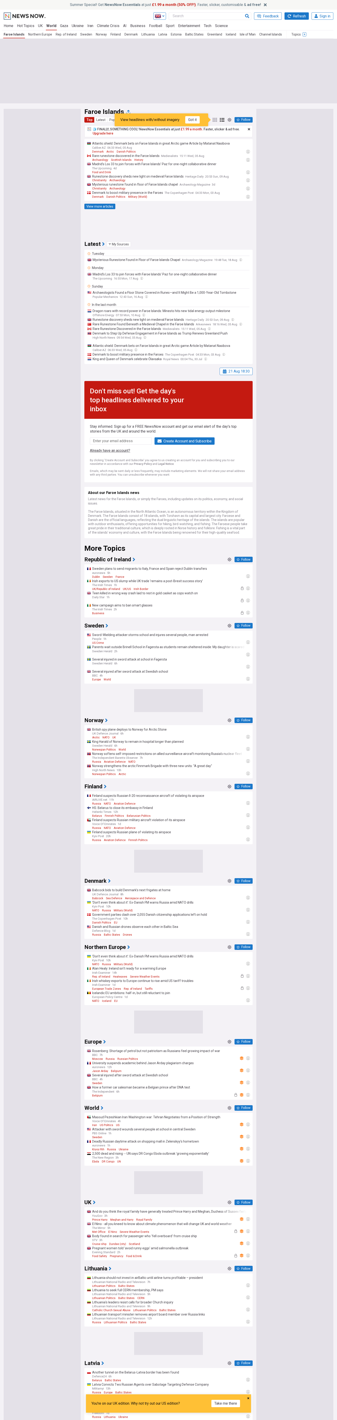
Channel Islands (270, 34)
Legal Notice (166, 464)
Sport (170, 26)
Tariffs (149, 988)
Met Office (98, 1232)
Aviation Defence (115, 761)
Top (89, 120)
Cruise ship (99, 1244)
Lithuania (148, 34)
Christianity (99, 180)
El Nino (112, 1232)
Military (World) (137, 196)
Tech (207, 26)
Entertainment (189, 26)
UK (40, 26)
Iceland (231, 34)
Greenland (214, 34)
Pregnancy (116, 1256)
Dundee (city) (117, 1244)
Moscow (97, 1059)
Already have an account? (110, 450)
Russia (96, 761)
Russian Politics (127, 1059)
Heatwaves (120, 976)
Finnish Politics (114, 815)
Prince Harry (100, 1219)
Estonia (176, 34)
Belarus (97, 815)
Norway (101, 34)
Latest (100, 120)
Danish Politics (126, 151)
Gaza (64, 26)
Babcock (97, 898)
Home (8, 26)
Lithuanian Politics (104, 1286)
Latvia (162, 34)
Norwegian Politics (104, 749)
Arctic (110, 151)
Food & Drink (134, 1256)
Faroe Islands (14, 34)
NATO (106, 737)
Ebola (95, 1161)
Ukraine (78, 26)
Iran (90, 26)
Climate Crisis (108, 26)
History (138, 160)
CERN (140, 1298)
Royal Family (144, 1219)
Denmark (131, 34)
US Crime (98, 642)
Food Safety (99, 1256)
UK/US (127, 589)
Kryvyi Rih (98, 1149)
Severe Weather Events (145, 976)
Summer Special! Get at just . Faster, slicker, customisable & (165, 5)
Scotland (134, 1244)
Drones (127, 934)
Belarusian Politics (139, 815)
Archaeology (100, 160)
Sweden (86, 34)
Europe (96, 679)
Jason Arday (100, 1071)
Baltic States (194, 34)
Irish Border (141, 589)
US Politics (106, 1125)
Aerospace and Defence (140, 898)
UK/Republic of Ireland (106, 589)
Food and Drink (101, 172)
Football (155, 26)
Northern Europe (40, 34)
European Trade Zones (106, 988)
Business (137, 26)
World (51, 26)
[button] (119, 244)
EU (115, 922)
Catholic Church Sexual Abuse (111, 1310)
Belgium (116, 1071)
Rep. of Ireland (66, 34)
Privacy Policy (143, 464)
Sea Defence (114, 898)
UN (119, 1161)
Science (221, 26)
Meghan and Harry (121, 1219)
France (120, 577)
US (117, 1125)
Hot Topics (25, 26)
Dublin (96, 577)
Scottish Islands (121, 160)
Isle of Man (248, 34)
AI (125, 26)
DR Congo (108, 1161)
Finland (115, 34)
